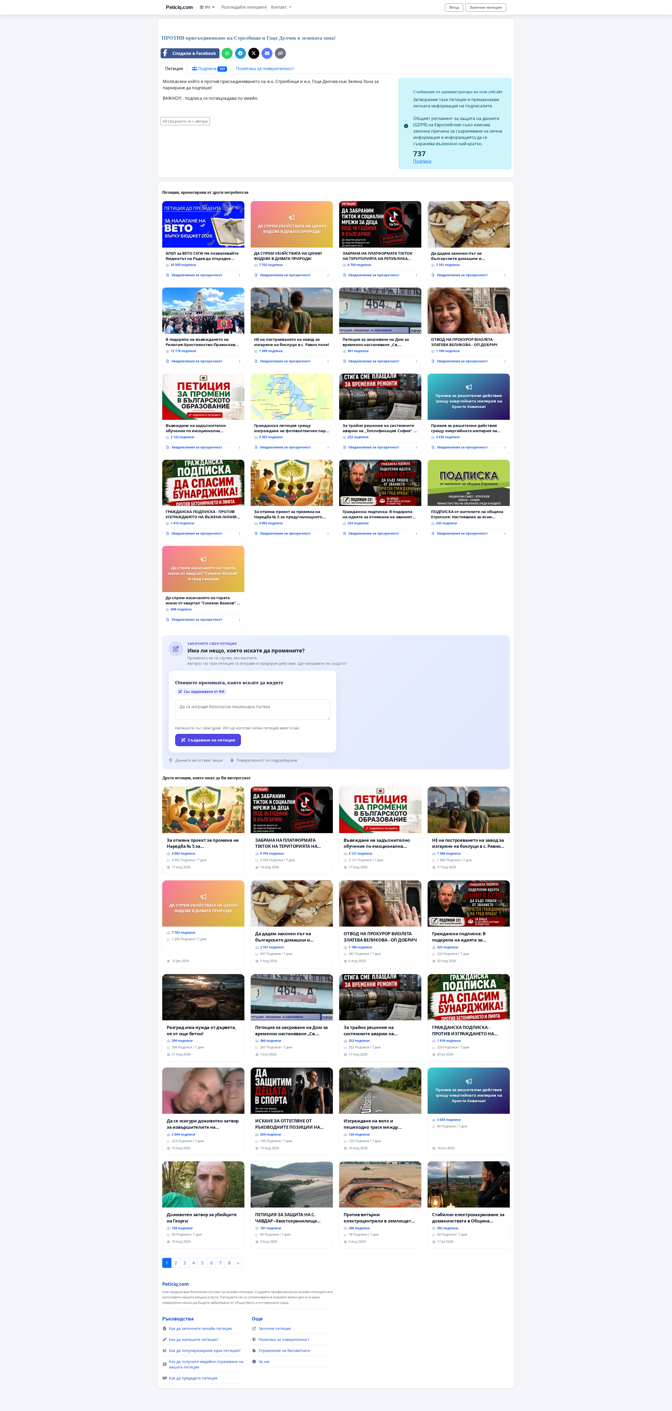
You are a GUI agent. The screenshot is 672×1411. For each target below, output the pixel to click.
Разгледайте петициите (244, 7)
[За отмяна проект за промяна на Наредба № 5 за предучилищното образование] (292, 500)
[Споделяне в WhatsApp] (227, 53)
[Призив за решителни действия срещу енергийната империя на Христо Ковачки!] (469, 413)
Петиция (174, 68)
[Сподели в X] (253, 53)
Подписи (211, 68)
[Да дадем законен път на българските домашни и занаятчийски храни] (469, 241)
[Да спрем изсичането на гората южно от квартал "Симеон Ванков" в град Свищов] (203, 586)
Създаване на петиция (211, 740)
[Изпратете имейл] (266, 53)
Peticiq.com (179, 7)
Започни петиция (486, 7)
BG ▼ (210, 7)
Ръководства (178, 1318)
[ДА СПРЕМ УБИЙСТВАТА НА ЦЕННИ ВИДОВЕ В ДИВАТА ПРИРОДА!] (292, 241)
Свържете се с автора (188, 121)
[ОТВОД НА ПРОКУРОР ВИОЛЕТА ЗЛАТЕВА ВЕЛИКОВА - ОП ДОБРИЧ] (469, 327)
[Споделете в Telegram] (240, 53)
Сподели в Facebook (194, 53)
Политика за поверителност (265, 68)
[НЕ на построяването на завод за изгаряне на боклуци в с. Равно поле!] (292, 327)
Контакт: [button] (279, 7)
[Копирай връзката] (280, 53)
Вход (454, 7)
